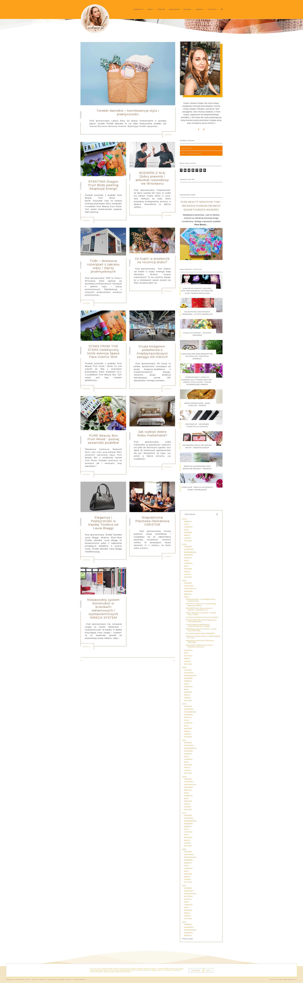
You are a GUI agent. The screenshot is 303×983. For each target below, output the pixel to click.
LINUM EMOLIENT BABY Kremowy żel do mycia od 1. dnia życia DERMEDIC (197, 356)
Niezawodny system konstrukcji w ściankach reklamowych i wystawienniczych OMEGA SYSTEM (103, 608)
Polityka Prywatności (192, 153)
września (188, 555)
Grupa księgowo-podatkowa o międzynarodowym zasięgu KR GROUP (152, 351)
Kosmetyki (138, 9)
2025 (184, 544)
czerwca (188, 527)
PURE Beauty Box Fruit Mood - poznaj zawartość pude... (201, 629)
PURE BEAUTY (174, 9)
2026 (184, 519)
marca (187, 535)
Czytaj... (169, 134)
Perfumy (161, 9)
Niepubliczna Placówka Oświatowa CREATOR (152, 521)
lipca (186, 524)
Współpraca (187, 148)
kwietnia (188, 532)
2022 (184, 704)
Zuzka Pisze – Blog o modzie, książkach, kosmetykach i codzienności (52, 979)
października (190, 552)
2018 (184, 849)
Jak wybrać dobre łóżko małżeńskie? (152, 433)
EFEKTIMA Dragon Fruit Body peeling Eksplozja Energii (103, 185)
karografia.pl (290, 979)
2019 (184, 813)
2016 (184, 922)
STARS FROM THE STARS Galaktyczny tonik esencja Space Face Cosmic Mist (103, 351)
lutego (187, 538)
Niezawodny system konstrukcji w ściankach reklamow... (199, 646)
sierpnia (188, 521)
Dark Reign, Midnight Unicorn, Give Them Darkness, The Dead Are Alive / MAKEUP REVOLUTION (197, 290)
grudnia (188, 546)
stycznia (188, 541)
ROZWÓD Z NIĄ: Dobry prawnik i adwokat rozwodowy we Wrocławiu (152, 178)
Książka (199, 9)
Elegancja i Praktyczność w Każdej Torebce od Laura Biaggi (103, 523)
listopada (189, 549)
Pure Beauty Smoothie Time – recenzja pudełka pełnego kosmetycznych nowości (201, 205)
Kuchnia (187, 9)
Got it (208, 970)
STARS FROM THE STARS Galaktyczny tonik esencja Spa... (201, 620)
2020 (184, 776)
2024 (184, 580)
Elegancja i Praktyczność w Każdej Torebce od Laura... (203, 637)
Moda (150, 9)
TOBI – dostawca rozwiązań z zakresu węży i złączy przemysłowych (103, 266)
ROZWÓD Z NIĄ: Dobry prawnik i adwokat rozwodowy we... (199, 609)
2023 (184, 667)
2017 (184, 886)
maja (186, 530)
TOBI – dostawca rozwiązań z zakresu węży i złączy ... (201, 613)
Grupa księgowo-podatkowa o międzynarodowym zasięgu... (198, 625)
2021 (184, 740)
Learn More (196, 970)
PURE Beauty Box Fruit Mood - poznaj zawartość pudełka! (103, 439)
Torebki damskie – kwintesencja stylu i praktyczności (128, 112)
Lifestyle (212, 9)
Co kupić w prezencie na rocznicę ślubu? (152, 260)
